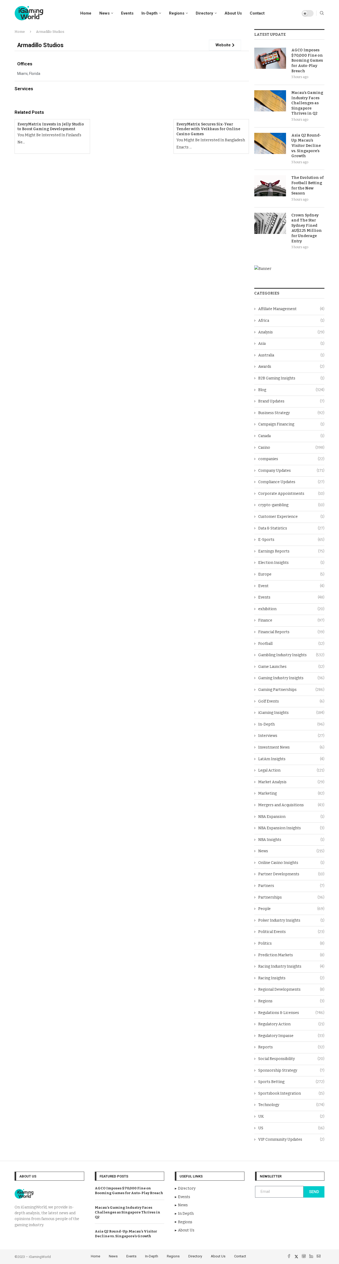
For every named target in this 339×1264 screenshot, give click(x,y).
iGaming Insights (291, 712)
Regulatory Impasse (291, 1036)
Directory (204, 13)
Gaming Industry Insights (291, 678)
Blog (291, 390)
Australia (291, 355)
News (104, 13)
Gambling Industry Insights (291, 655)
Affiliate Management (291, 309)
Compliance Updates (291, 482)
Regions (176, 13)
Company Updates (291, 470)
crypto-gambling (291, 505)
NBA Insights (291, 839)
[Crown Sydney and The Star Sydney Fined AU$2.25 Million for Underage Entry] (270, 223)
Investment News (291, 747)
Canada (291, 436)
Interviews (291, 735)
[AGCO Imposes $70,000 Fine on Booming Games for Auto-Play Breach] (270, 58)
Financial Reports (291, 632)
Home (85, 13)
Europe (291, 574)
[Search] (321, 13)
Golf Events (291, 701)
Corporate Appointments (291, 493)
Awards (291, 366)
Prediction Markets (291, 955)
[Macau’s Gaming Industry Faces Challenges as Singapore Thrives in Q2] (270, 100)
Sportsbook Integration (291, 1093)
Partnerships (291, 897)
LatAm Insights (291, 759)
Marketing (291, 793)
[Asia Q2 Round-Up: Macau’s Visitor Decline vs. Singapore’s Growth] (270, 143)
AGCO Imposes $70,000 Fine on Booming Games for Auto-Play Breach (307, 60)
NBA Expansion (291, 816)
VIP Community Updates (291, 1139)
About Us (233, 13)
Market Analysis (291, 782)
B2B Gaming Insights (291, 378)
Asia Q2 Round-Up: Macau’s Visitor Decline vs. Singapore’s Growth (306, 145)
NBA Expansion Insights (291, 828)
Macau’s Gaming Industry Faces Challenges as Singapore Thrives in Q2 (307, 103)
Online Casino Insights (291, 862)
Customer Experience (291, 516)
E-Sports (291, 539)
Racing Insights (291, 978)
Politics (291, 943)
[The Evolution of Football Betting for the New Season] (270, 185)
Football (291, 643)
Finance (291, 620)
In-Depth (149, 13)
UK (291, 1116)
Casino (291, 447)
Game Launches (291, 666)
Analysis (291, 332)
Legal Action (291, 770)
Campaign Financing (291, 424)
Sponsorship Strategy (291, 1070)
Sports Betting (291, 1082)
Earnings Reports (291, 551)
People (291, 909)
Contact (257, 13)
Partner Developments (291, 874)
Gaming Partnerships (291, 689)
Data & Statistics (291, 528)
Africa (291, 320)
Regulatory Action (291, 1024)
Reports (291, 1047)
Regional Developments (291, 989)
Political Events (291, 932)
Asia (291, 343)
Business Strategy (291, 413)
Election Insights (291, 562)
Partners (291, 886)
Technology (291, 1105)
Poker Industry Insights (291, 920)
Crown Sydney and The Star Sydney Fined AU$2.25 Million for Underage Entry (306, 228)
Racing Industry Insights (291, 966)
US (291, 1128)
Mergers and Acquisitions (291, 805)
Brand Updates (291, 401)
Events (127, 13)
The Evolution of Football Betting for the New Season (307, 185)
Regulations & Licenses (291, 1013)
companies (291, 459)
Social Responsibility (291, 1059)
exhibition (291, 609)
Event (291, 586)
